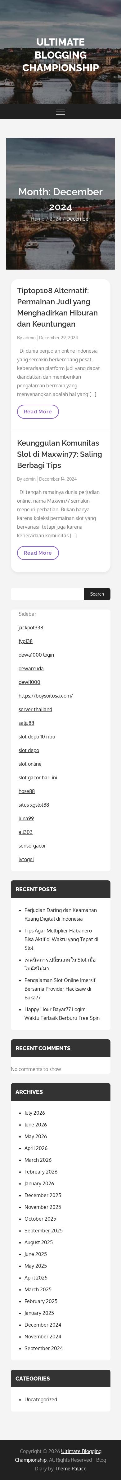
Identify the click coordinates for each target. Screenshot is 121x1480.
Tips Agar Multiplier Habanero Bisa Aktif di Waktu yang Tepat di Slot (61, 939)
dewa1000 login (36, 655)
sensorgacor (32, 846)
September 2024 (44, 1348)
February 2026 (41, 1172)
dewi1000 (29, 682)
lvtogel (26, 859)
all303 (26, 832)
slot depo (29, 750)
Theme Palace (71, 1468)
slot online (30, 764)
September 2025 (44, 1230)
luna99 (26, 818)
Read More (41, 413)
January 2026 (39, 1183)
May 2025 (36, 1266)
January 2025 (39, 1313)
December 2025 (43, 1195)
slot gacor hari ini (38, 777)
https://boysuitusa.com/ (46, 696)
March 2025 (38, 1289)
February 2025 (41, 1301)
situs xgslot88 (34, 805)
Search (97, 594)
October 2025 (40, 1219)
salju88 (26, 723)
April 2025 (36, 1278)
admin (29, 337)
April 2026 (36, 1148)
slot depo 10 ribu (37, 736)
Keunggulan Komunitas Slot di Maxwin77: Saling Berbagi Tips (59, 454)
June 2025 (36, 1254)
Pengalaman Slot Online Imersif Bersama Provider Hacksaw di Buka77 (60, 989)
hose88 (27, 791)
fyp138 (26, 641)
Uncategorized (41, 1399)
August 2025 (39, 1242)
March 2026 (38, 1160)
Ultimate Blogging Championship (60, 54)
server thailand (35, 709)
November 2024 (43, 1336)
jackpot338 (31, 627)
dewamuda (31, 668)
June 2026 (36, 1124)
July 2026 (35, 1113)
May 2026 (36, 1136)
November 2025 (43, 1207)
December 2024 (43, 1325)
